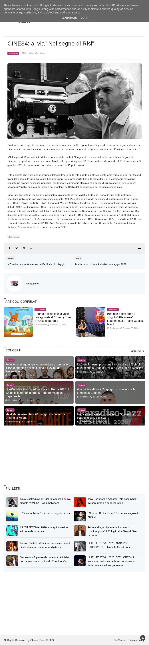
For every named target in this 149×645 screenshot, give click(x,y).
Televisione (13, 53)
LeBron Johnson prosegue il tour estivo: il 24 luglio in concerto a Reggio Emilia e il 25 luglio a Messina (110, 366)
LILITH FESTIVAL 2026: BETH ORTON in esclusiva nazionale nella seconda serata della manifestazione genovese (111, 561)
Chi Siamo (120, 640)
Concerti (10, 360)
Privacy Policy (136, 640)
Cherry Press (37, 640)
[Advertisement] (31, 455)
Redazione (32, 283)
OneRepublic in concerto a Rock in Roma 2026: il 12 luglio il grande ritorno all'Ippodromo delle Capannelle (37, 393)
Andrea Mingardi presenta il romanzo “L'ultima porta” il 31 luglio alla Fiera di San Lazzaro (112, 531)
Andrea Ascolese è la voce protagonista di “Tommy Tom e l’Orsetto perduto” (53, 317)
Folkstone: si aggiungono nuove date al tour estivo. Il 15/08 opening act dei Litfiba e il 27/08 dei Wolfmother (38, 368)
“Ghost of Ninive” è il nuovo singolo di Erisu (46, 513)
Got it (85, 17)
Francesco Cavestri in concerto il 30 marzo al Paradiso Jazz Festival (106, 416)
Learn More (69, 17)
